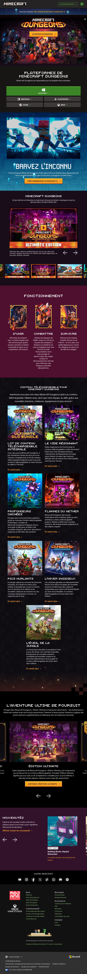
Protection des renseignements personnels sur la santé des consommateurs (27, 964)
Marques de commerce (12, 967)
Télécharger (58, 914)
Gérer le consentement (55, 944)
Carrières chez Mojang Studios (35, 914)
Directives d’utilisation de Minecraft (36, 944)
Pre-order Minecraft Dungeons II (49, 12)
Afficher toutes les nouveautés (16, 830)
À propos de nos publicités (28, 967)
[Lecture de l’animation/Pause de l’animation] (85, 19)
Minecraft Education (32, 905)
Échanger (57, 925)
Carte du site (58, 911)
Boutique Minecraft (60, 897)
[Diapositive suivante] (75, 253)
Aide (56, 906)
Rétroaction (58, 909)
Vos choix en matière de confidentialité (20, 970)
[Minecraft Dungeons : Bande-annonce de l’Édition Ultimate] (43, 227)
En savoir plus (14, 469)
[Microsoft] (74, 956)
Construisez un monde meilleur (35, 916)
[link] (20, 879)
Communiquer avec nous (62, 916)
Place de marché (60, 895)
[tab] (17, 271)
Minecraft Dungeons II (32, 897)
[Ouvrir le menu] (82, 4)
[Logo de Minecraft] (15, 4)
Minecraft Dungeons (32, 900)
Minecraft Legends (31, 902)
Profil (56, 922)
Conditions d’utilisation (58, 964)
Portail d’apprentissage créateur (35, 911)
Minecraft (29, 895)
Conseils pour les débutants (63, 904)
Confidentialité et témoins (12, 961)
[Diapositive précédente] (65, 253)
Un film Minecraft (31, 919)
